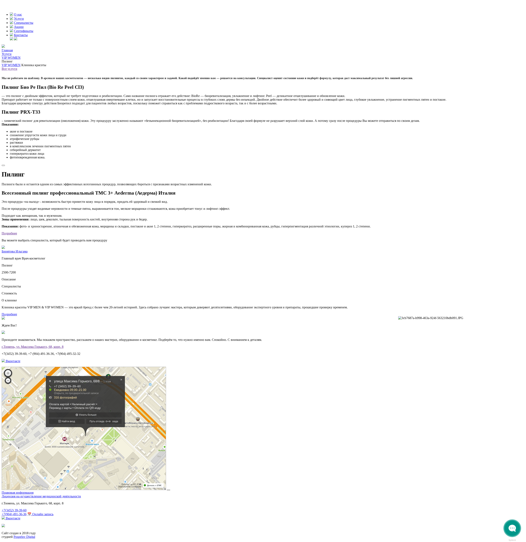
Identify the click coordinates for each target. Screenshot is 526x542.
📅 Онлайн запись (40, 514)
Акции (19, 27)
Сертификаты (23, 31)
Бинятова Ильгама (15, 251)
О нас (18, 14)
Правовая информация (17, 492)
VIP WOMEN (11, 65)
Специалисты (23, 22)
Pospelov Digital (24, 537)
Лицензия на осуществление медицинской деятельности (41, 496)
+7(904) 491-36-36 (14, 514)
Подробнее (9, 233)
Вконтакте (12, 361)
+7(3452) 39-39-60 (14, 510)
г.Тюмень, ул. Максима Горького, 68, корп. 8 (32, 346)
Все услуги (9, 68)
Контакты (21, 35)
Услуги (19, 18)
